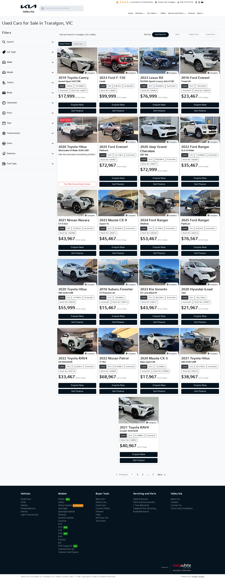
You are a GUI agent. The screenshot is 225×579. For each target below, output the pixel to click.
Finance (191, 13)
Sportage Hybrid (66, 511)
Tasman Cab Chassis (68, 552)
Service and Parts (175, 13)
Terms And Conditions (182, 508)
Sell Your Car (102, 518)
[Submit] (42, 8)
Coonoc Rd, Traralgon (166, 2)
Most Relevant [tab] (160, 35)
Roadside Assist (141, 511)
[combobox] (61, 8)
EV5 (60, 530)
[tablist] (185, 34)
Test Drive (101, 521)
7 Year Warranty (141, 505)
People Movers (28, 508)
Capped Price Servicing (144, 508)
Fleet (98, 515)
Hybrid (24, 505)
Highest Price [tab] (194, 35)
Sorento (62, 515)
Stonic (61, 499)
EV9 (60, 536)
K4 (59, 543)
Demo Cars (101, 502)
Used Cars (101, 505)
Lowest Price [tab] (210, 35)
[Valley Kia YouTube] (202, 2)
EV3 (60, 524)
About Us (175, 499)
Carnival (62, 521)
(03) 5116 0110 (186, 2)
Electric (24, 511)
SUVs (23, 502)
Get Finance (77, 111)
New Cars (100, 499)
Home (130, 13)
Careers (174, 502)
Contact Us (176, 505)
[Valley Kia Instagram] (199, 2)
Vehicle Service (140, 499)
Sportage (62, 508)
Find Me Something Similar (77, 184)
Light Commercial (29, 515)
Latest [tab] (177, 35)
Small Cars (26, 499)
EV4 (60, 527)
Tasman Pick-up (66, 549)
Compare (91, 73)
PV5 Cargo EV (65, 546)
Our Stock (151, 13)
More (199, 13)
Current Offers (103, 508)
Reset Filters (65, 44)
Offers (163, 13)
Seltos (61, 502)
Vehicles (139, 13)
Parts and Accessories (144, 502)
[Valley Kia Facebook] (196, 2)
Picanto (62, 540)
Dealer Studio (198, 576)
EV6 (60, 533)
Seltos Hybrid (65, 505)
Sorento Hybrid (65, 518)
